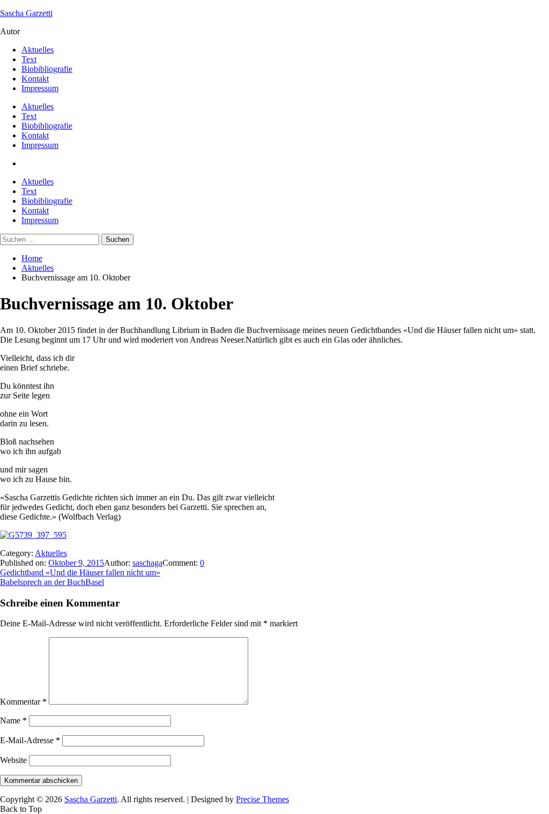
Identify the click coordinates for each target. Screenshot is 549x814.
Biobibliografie (46, 68)
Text (28, 59)
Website (13, 760)
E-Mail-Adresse (30, 740)
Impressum (39, 88)
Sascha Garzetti (26, 13)
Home (31, 258)
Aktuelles (37, 49)
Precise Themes (262, 799)
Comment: (181, 562)
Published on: (24, 562)
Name (13, 720)
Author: (118, 562)
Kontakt (35, 78)
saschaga (147, 562)
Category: (17, 553)
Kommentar (23, 701)
